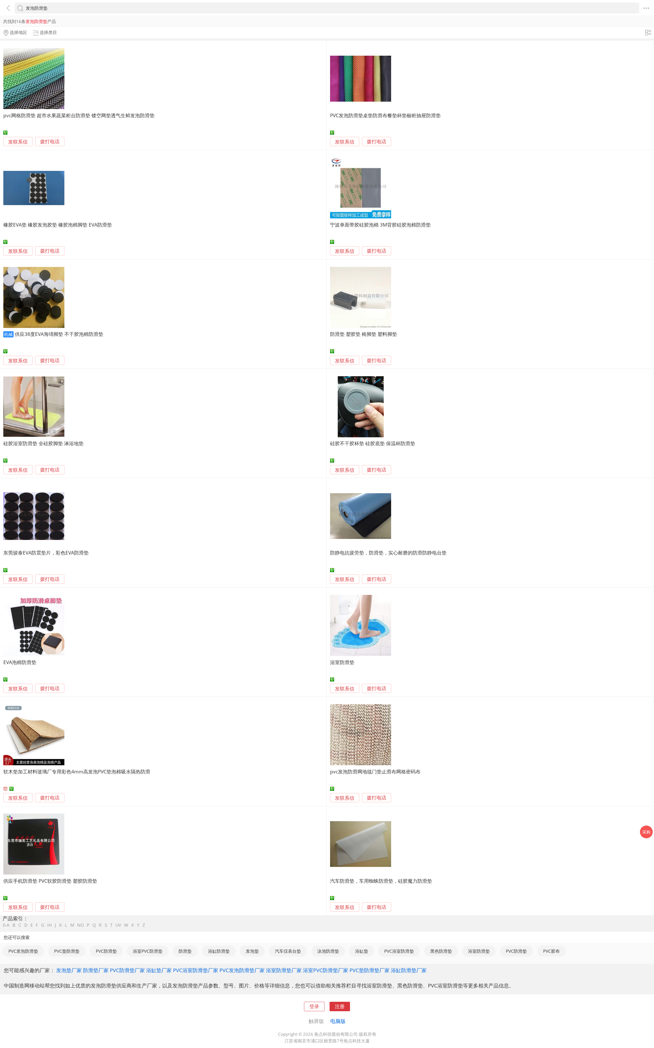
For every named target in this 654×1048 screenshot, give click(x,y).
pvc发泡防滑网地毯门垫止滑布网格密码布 (375, 771)
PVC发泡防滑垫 (23, 951)
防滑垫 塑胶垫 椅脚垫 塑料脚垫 (363, 334)
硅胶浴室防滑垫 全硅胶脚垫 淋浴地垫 (43, 443)
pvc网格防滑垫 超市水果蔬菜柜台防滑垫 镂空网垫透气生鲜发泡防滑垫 (79, 115)
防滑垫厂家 (96, 970)
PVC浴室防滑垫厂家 (195, 970)
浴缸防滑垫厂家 (409, 970)
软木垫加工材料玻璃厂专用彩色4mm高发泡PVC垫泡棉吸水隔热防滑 (76, 771)
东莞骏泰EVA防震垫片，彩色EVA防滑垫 (46, 552)
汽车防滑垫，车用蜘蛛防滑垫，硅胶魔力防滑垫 (381, 881)
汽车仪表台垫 (288, 951)
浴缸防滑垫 (219, 951)
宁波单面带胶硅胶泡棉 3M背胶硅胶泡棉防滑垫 (380, 224)
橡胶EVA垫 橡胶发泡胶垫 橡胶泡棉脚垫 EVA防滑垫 (57, 224)
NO (80, 925)
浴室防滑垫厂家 (284, 970)
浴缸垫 (361, 951)
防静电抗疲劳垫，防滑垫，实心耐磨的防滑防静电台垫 (388, 552)
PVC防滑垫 (106, 951)
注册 (340, 1006)
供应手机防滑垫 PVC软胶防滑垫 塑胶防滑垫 (50, 881)
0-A (6, 925)
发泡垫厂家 (69, 970)
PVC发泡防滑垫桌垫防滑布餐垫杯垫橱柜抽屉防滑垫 (385, 115)
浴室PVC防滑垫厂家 (325, 970)
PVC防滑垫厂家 (127, 970)
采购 (646, 832)
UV (118, 925)
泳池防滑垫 (328, 951)
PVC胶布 (551, 951)
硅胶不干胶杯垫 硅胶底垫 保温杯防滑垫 (372, 443)
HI (49, 925)
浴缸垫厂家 (159, 970)
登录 (314, 1006)
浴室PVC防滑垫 (147, 951)
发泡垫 (252, 951)
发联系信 (18, 141)
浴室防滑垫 (342, 662)
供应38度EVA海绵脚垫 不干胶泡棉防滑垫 (59, 334)
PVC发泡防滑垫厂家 (242, 970)
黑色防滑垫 (441, 951)
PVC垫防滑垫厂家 (369, 970)
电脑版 (338, 1021)
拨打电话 (50, 141)
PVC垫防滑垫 (66, 951)
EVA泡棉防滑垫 (19, 662)
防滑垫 (185, 951)
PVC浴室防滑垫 (399, 951)
